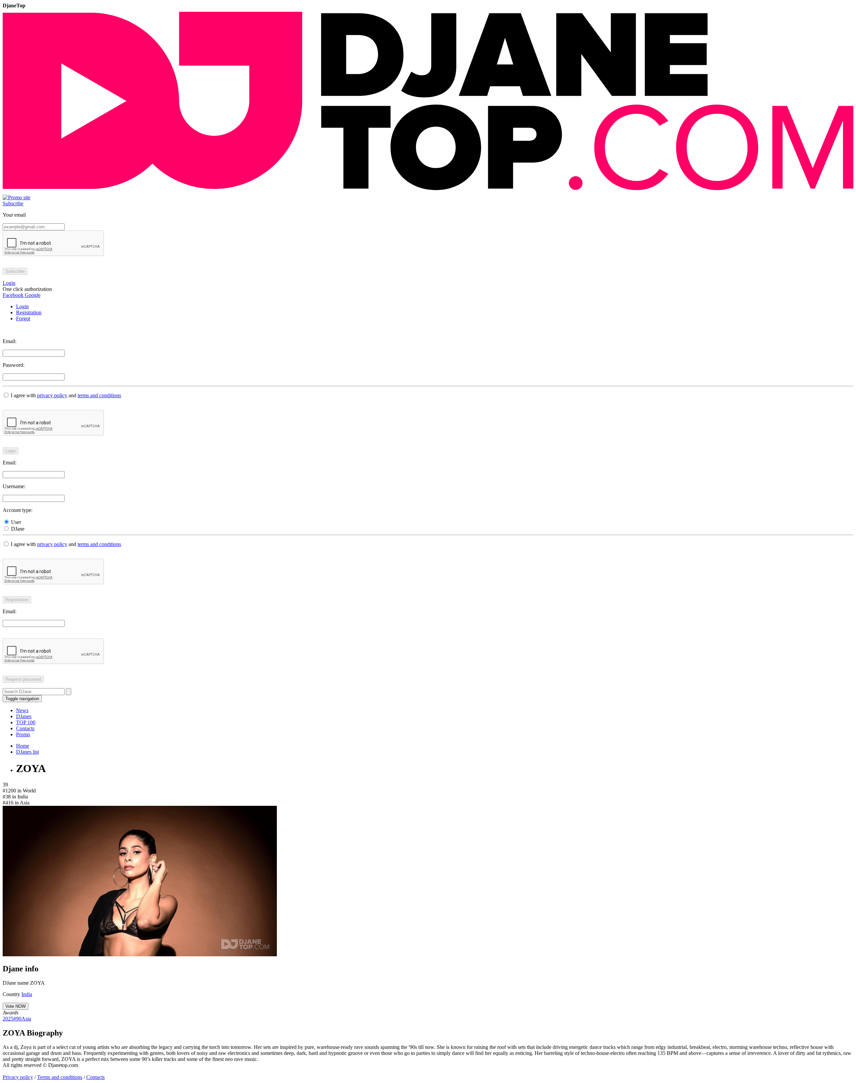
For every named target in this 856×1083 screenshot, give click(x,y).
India (26, 994)
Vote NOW (15, 1006)
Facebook (13, 295)
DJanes (23, 716)
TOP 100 (25, 722)
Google (31, 295)
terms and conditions (99, 395)
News (22, 710)
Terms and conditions (59, 1077)
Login (22, 306)
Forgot (23, 318)
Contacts (25, 728)
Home (22, 746)
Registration (28, 312)
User (15, 522)
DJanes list (27, 752)
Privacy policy (18, 1077)
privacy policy (52, 395)
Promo (23, 734)
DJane (17, 529)
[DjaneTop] (428, 191)
